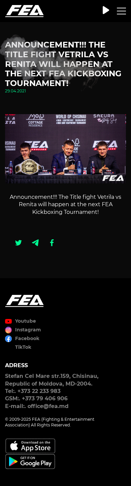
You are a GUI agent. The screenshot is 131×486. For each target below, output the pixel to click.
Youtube (25, 321)
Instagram (28, 330)
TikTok (23, 347)
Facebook (27, 338)
